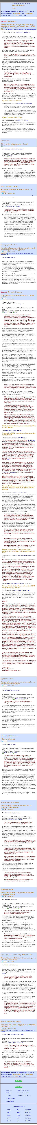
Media (18, 1115)
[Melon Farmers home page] (18, 1106)
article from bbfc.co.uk (20, 437)
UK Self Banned (10, 1098)
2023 (20, 15)
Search (9, 1121)
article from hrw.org (22, 120)
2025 (23, 13)
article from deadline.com (11, 965)
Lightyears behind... (7, 679)
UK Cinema (9, 1093)
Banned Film (18, 1086)
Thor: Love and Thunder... (9, 186)
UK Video (8, 1095)
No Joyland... (12, 21)
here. (8, 459)
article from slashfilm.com (11, 198)
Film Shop (28, 1115)
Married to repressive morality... (11, 1021)
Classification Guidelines (9, 472)
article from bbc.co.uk (10, 744)
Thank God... (5, 141)
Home (8, 1109)
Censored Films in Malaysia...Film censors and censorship (19, 195)
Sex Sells (28, 1121)
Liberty (18, 1118)
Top (8, 1112)
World (18, 1112)
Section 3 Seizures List (24, 1095)
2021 (13, 15)
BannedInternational (7, 13)
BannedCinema (5, 11)
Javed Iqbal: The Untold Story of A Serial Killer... (17, 955)
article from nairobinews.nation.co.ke (14, 1034)
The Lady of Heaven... (15, 292)
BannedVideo (14, 11)
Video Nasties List (23, 1093)
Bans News (9, 1090)
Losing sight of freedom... (9, 245)
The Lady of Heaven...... (10, 736)
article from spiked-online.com (13, 430)
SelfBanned (30, 11)
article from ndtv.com (9, 257)
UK (17, 1109)
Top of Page (19, 1080)
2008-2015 (4, 15)
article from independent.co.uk (12, 812)
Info (18, 1121)
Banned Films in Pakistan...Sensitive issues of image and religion (21, 29)
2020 (9, 15)
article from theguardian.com (23, 32)
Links (8, 1118)
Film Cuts (28, 1112)
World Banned (10, 1101)
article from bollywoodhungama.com (13, 149)
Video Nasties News (23, 1090)
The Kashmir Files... (8, 889)
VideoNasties (23, 11)
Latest (25, 15)
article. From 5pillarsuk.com (21, 590)
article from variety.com (10, 899)
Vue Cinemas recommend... (10, 802)
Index (8, 1115)
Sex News (28, 1118)
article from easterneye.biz (24, 103)
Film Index (28, 1109)
